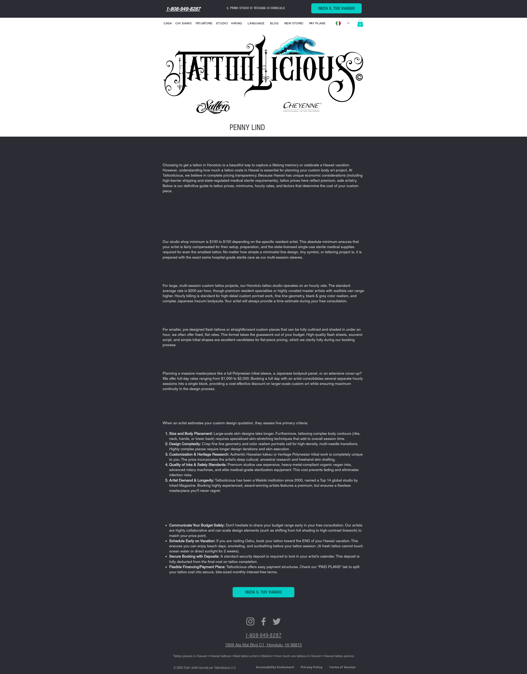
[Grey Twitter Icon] (276, 621)
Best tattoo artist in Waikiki (253, 656)
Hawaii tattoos (220, 656)
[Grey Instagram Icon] (250, 621)
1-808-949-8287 (183, 9)
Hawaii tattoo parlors (339, 656)
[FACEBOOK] (263, 621)
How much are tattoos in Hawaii (298, 656)
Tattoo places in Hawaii (190, 656)
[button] (204, 23)
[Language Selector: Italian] (342, 23)
